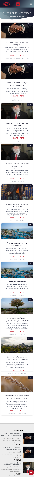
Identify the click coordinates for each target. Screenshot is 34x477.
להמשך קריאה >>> (17, 55)
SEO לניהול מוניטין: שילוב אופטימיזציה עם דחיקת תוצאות (11, 434)
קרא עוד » (16, 444)
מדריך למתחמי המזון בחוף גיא (17, 282)
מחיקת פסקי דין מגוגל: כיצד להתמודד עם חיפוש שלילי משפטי (12, 449)
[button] (30, 3)
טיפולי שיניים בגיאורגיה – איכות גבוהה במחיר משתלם (11, 464)
